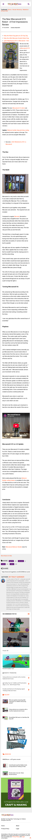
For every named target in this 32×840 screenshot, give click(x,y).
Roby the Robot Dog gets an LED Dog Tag (16, 35)
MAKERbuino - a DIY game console (11, 759)
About (17, 825)
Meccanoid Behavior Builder (14, 547)
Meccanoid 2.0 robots (18, 108)
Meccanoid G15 (25, 48)
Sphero (10, 9)
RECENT (7, 695)
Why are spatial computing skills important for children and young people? (17, 701)
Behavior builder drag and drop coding (18, 130)
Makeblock (25, 9)
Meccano (17, 216)
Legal (17, 828)
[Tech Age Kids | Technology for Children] (14, 4)
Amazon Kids (4, 11)
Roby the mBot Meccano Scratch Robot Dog (16, 38)
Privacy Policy (5, 828)
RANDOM (7, 754)
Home (3, 825)
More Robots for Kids (6, 555)
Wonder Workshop (17, 9)
